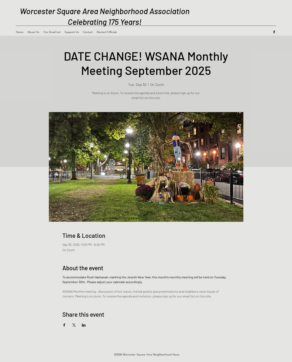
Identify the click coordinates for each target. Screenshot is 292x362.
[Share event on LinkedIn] (84, 325)
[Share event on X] (74, 325)
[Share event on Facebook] (64, 325)
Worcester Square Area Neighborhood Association (105, 11)
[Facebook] (274, 32)
